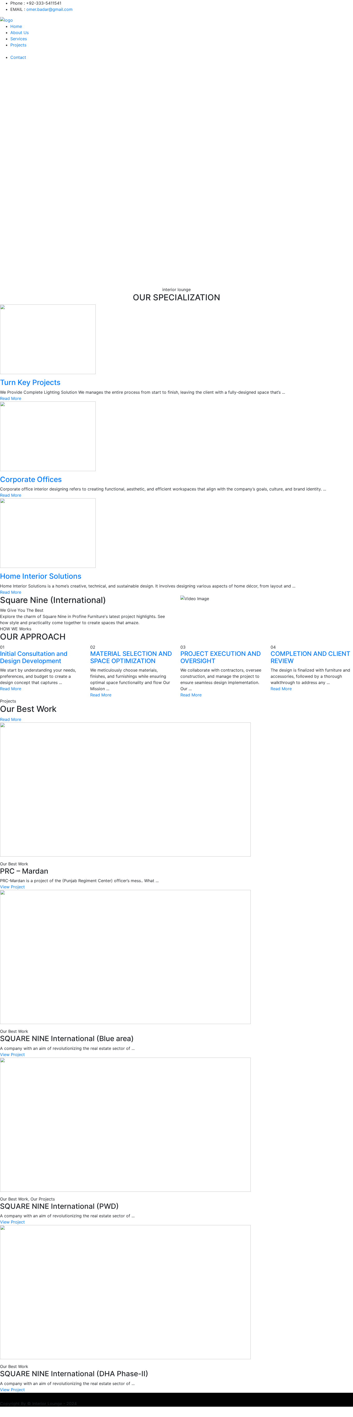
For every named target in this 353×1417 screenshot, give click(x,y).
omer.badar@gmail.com (49, 9)
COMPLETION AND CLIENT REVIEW (310, 657)
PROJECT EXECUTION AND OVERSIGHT (220, 657)
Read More (11, 398)
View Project (12, 886)
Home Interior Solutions (40, 576)
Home (16, 26)
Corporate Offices (31, 479)
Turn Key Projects (30, 382)
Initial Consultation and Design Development (33, 657)
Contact (18, 57)
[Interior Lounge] (6, 19)
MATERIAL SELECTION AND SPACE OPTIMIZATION (131, 657)
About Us (19, 32)
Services (18, 38)
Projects (18, 44)
